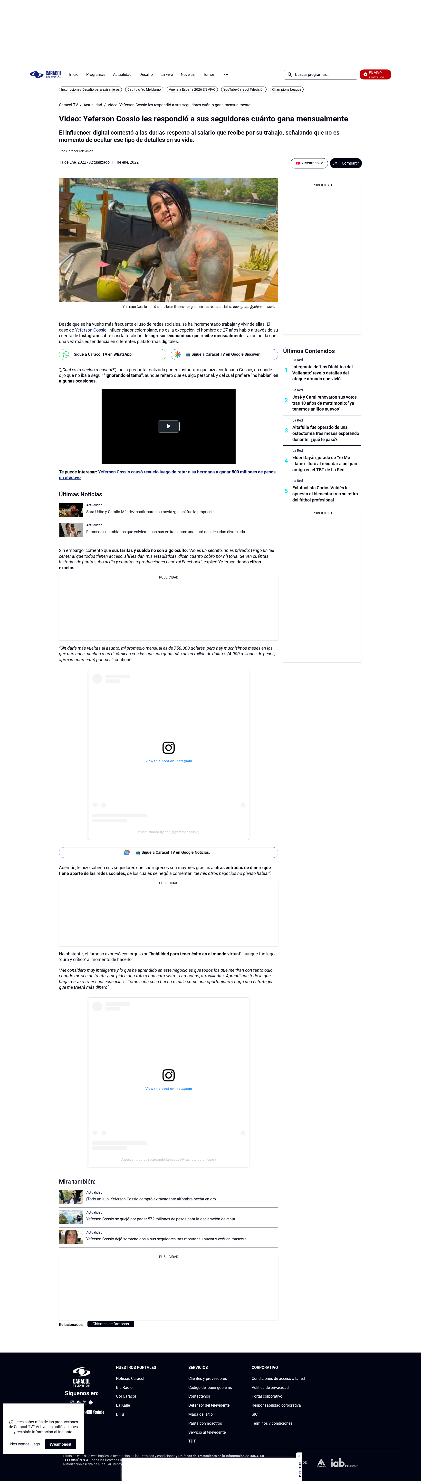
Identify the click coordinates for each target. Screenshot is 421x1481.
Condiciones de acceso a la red (278, 1378)
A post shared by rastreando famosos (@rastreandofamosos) (168, 1159)
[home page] (45, 74)
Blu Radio (124, 1387)
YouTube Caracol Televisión (243, 89)
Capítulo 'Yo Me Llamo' (144, 89)
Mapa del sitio (200, 1414)
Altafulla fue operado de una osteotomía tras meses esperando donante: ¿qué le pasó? (325, 433)
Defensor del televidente (209, 1405)
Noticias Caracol (130, 1378)
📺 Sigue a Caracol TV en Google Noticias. (173, 852)
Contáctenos (199, 1396)
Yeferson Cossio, (91, 330)
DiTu (120, 1414)
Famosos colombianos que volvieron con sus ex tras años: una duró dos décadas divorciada (165, 532)
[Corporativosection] (303, 1367)
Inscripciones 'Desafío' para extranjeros (90, 89)
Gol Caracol (126, 1396)
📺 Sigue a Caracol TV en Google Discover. (223, 354)
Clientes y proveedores (207, 1378)
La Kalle (123, 1405)
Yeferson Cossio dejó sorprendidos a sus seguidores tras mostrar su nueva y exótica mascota (166, 1239)
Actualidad (93, 105)
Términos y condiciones (272, 1423)
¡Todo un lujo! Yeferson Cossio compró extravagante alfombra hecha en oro (151, 1199)
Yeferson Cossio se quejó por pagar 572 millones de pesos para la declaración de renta (160, 1219)
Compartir (350, 163)
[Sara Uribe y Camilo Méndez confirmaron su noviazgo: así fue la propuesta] (71, 510)
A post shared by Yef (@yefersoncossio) (169, 832)
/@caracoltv (312, 163)
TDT (192, 1441)
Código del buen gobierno (210, 1387)
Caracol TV (68, 105)
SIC (255, 1414)
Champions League (286, 89)
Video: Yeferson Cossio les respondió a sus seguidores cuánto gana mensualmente (179, 105)
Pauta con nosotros (205, 1423)
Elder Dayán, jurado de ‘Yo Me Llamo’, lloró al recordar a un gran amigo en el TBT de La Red (324, 463)
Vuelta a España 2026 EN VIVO (192, 89)
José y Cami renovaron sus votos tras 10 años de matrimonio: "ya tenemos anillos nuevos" (324, 403)
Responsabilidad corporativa (276, 1405)
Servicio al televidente (207, 1432)
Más (226, 74)
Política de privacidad (270, 1387)
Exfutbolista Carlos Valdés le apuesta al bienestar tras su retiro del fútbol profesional (325, 493)
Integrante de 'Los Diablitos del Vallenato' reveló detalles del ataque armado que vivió (322, 373)
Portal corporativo (267, 1396)
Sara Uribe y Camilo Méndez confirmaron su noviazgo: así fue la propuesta (150, 512)
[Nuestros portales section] (157, 1367)
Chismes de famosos (111, 1324)
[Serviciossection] (230, 1367)
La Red (297, 360)
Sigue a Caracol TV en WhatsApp (103, 354)
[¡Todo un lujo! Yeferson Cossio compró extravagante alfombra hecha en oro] (71, 1197)
